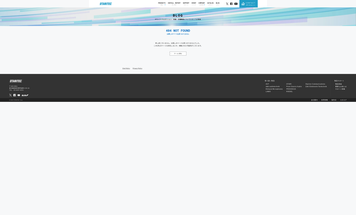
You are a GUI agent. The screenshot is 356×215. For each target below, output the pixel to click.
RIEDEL (289, 91)
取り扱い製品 (270, 81)
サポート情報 (340, 89)
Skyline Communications (315, 84)
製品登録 (338, 84)
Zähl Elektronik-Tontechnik (316, 86)
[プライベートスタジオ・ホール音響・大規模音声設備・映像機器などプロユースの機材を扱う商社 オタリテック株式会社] (105, 3)
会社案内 (314, 100)
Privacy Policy (137, 68)
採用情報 (324, 100)
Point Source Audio (294, 86)
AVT (267, 84)
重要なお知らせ (341, 86)
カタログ (343, 100)
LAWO (268, 91)
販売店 (334, 100)
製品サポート (339, 81)
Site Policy (126, 68)
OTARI (289, 84)
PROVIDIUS (291, 89)
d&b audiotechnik (273, 86)
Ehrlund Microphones (274, 89)
